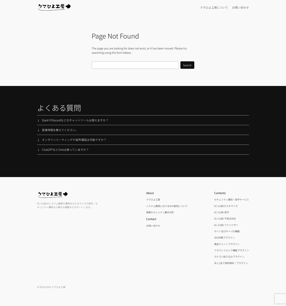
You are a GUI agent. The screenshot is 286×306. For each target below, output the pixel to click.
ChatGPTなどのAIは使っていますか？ (65, 150)
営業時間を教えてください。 (60, 130)
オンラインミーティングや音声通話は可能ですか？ (74, 140)
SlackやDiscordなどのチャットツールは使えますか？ (75, 120)
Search (187, 65)
